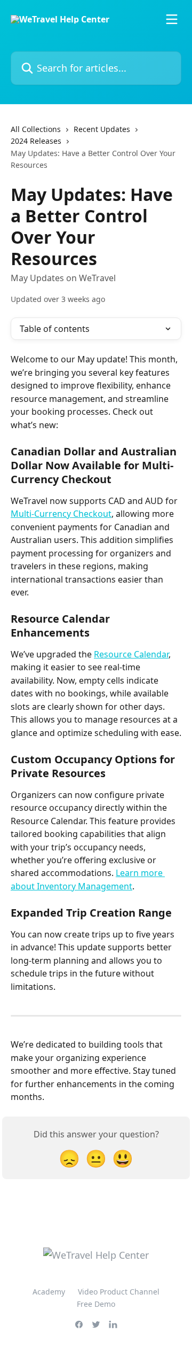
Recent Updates (102, 129)
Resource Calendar (131, 654)
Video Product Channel (118, 1292)
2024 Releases (36, 141)
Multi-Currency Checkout (61, 514)
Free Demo (96, 1304)
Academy (49, 1292)
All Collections (36, 129)
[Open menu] (171, 19)
